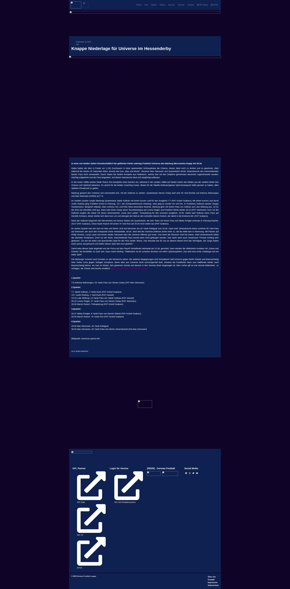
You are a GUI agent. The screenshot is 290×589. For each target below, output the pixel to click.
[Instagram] (190, 473)
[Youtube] (197, 473)
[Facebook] (186, 473)
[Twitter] (193, 473)
